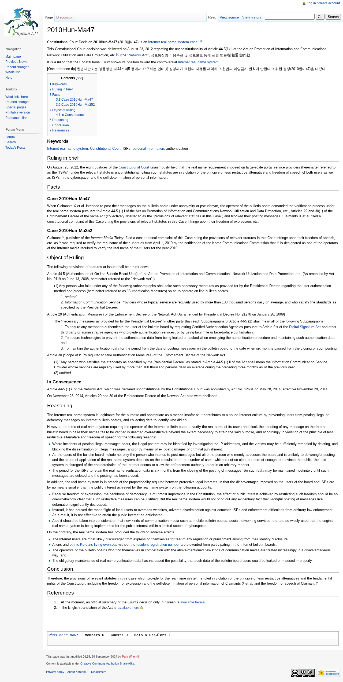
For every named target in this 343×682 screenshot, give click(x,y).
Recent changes (17, 67)
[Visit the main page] (21, 21)
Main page (13, 56)
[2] (117, 54)
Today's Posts (15, 147)
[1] (200, 40)
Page (49, 17)
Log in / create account (323, 3)
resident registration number (158, 544)
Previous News (16, 62)
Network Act (138, 55)
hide (79, 78)
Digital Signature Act (305, 327)
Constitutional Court (105, 148)
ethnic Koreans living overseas (93, 544)
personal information (148, 148)
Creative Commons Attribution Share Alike (107, 663)
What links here (16, 97)
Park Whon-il (130, 656)
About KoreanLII (77, 671)
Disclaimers (98, 671)
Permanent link (16, 118)
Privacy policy (55, 671)
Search (10, 142)
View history (251, 17)
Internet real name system (198, 62)
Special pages (15, 107)
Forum (10, 137)
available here (191, 602)
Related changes (17, 102)
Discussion (64, 17)
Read (212, 17)
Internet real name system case (172, 42)
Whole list (12, 72)
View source (229, 17)
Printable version (17, 112)
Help (8, 77)
